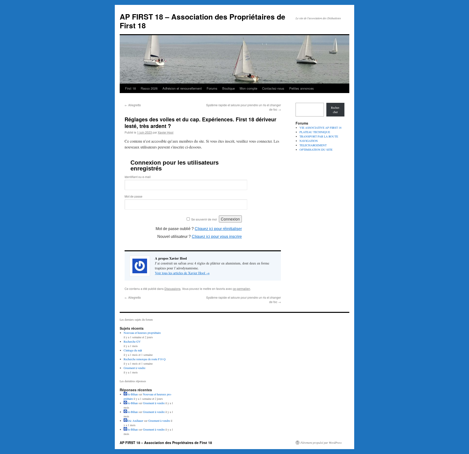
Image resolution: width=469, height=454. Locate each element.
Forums (212, 88)
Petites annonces (301, 88)
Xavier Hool (165, 132)
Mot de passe (133, 196)
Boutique (228, 88)
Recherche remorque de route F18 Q (145, 359)
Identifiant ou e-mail (138, 177)
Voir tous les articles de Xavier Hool (182, 273)
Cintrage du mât (133, 350)
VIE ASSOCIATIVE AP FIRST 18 (320, 127)
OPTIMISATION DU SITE (315, 149)
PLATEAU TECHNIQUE (314, 132)
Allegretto (133, 105)
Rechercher (335, 110)
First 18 (130, 88)
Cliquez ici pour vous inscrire (217, 236)
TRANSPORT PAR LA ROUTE (318, 136)
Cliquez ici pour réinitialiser (218, 229)
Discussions (172, 288)
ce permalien (241, 288)
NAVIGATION (308, 141)
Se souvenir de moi (204, 219)
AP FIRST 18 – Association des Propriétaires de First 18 (202, 21)
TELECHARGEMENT (313, 145)
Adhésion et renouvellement (182, 88)
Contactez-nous (273, 88)
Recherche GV (132, 341)
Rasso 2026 (149, 88)
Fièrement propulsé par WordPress (321, 442)
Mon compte (248, 88)
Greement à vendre (134, 368)
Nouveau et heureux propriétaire (142, 333)
